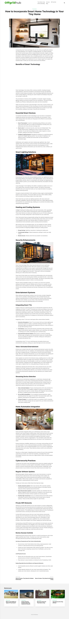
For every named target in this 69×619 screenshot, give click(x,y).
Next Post (44, 578)
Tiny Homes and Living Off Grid (58, 602)
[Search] (64, 3)
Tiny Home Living (41, 2)
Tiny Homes (23, 600)
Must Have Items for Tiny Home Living (41, 602)
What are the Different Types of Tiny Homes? (11, 602)
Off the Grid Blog (41, 3)
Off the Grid (53, 2)
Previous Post (25, 578)
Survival (48, 2)
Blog (47, 3)
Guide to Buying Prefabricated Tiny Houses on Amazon (25, 602)
